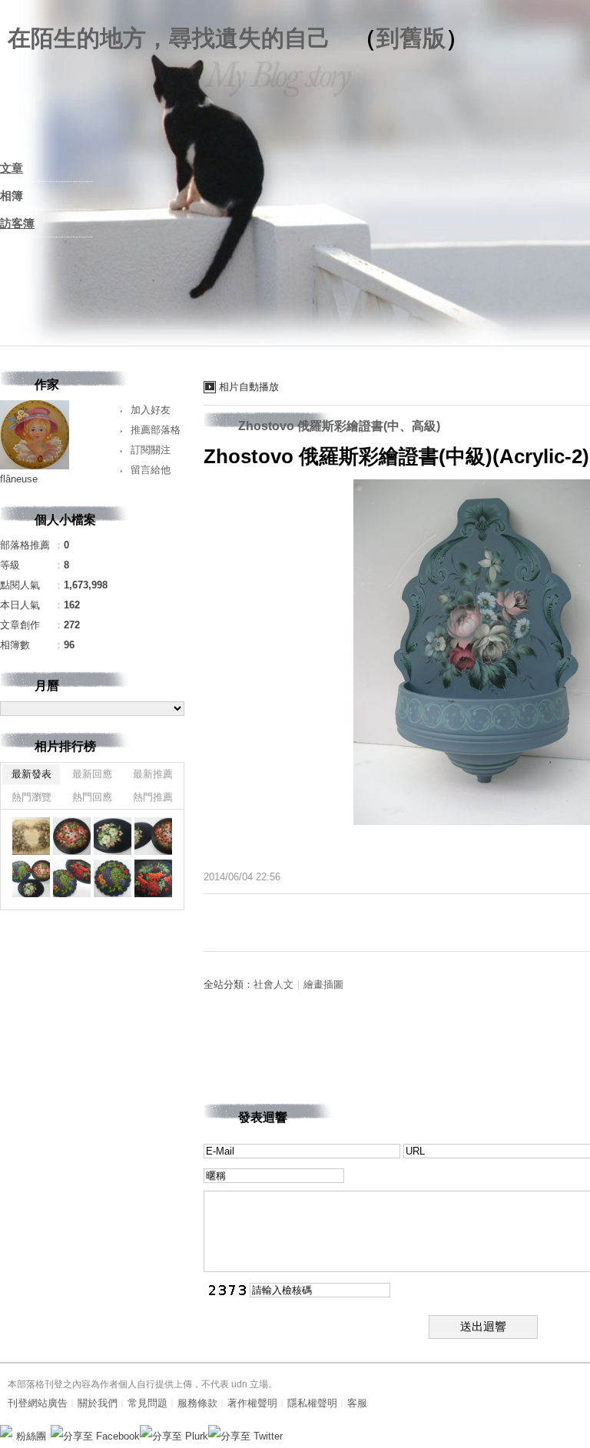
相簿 (11, 195)
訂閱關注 (151, 450)
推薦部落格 (156, 430)
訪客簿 (17, 223)
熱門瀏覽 (31, 797)
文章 (11, 167)
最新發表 (31, 774)
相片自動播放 (249, 387)
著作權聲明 (252, 1403)
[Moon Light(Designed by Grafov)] (112, 836)
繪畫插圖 (323, 984)
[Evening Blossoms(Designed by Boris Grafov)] (72, 836)
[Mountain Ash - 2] (153, 878)
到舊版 (411, 38)
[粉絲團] (6, 1431)
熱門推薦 (153, 797)
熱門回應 (92, 797)
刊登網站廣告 (38, 1403)
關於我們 (98, 1403)
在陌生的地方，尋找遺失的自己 (169, 38)
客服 (357, 1403)
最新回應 (92, 774)
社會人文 (273, 984)
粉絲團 (31, 1436)
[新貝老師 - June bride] (31, 836)
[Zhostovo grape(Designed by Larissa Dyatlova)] (112, 878)
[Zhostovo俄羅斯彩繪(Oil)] (153, 836)
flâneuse (19, 479)
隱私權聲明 (312, 1403)
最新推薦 (153, 774)
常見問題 (147, 1403)
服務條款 (197, 1403)
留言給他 (151, 469)
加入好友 (151, 410)
